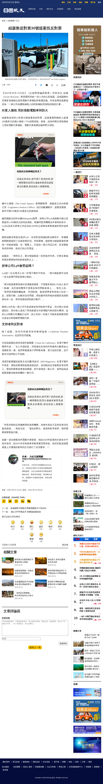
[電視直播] (87, 752)
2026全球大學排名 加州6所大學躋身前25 (95, 395)
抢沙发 (65, 545)
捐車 (74, 2)
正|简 (63, 85)
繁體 (99, 2)
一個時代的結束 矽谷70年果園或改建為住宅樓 (94, 265)
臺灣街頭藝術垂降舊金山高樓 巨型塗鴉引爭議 (94, 308)
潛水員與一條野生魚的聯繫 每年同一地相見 (92, 669)
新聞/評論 (31, 9)
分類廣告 (60, 9)
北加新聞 (10, 21)
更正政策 (16, 762)
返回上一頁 (35, 647)
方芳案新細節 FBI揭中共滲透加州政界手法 (94, 208)
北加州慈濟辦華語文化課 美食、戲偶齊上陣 (94, 251)
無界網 (5, 770)
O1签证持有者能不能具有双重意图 (94, 410)
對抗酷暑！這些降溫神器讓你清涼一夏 (91, 661)
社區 (41, 9)
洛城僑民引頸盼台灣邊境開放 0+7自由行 (28, 508)
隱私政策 (36, 762)
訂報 (69, 2)
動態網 (96, 767)
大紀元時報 (51, 767)
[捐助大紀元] (87, 733)
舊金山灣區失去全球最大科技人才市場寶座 (94, 294)
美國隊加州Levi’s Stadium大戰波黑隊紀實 (92, 505)
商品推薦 (77, 9)
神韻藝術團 (39, 767)
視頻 (69, 9)
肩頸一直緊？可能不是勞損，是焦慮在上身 (94, 381)
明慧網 (88, 767)
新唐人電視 (27, 767)
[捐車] (87, 340)
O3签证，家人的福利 (94, 465)
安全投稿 (46, 762)
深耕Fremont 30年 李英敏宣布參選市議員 (95, 424)
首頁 (3, 21)
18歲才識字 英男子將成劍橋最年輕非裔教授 (92, 645)
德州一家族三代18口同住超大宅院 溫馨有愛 (92, 653)
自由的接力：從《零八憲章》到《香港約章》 (91, 513)
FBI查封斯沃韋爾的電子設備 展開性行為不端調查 (95, 222)
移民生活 (49, 9)
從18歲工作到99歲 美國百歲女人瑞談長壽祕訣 (92, 676)
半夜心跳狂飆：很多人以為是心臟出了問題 (94, 352)
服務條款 (26, 762)
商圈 (86, 2)
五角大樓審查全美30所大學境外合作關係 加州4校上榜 (94, 236)
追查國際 (16, 767)
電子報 (92, 2)
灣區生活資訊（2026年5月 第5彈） (95, 453)
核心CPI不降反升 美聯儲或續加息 (26, 512)
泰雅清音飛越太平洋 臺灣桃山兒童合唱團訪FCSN (94, 280)
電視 (63, 2)
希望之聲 (62, 767)
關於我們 (6, 762)
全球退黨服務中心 (76, 767)
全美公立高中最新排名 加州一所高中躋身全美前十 (94, 179)
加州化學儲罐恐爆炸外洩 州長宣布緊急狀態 (94, 478)
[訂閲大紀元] (87, 696)
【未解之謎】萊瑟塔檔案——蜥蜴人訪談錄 (94, 367)
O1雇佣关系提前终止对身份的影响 (94, 438)
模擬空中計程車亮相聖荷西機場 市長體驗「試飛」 (94, 194)
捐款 (80, 2)
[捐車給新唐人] (87, 74)
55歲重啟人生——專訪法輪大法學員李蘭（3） (92, 498)
